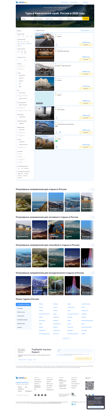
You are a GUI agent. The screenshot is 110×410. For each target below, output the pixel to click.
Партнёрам (74, 385)
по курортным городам (23, 304)
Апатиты (55, 310)
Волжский (56, 333)
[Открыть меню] (90, 2)
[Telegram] (35, 395)
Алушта (55, 307)
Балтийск (69, 317)
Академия (73, 381)
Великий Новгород (86, 327)
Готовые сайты (62, 388)
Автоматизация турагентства (63, 385)
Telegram (30, 359)
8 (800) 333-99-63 (64, 2)
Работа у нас (50, 383)
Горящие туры (37, 381)
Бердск (69, 320)
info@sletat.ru (21, 389)
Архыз (55, 314)
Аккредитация (50, 389)
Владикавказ (56, 330)
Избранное (85, 2)
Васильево (70, 327)
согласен (61, 354)
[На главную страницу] (22, 2)
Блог (35, 389)
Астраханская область (73, 314)
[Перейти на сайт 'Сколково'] (73, 395)
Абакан (41, 304)
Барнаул (84, 317)
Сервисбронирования (62, 380)
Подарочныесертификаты (37, 386)
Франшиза (74, 379)
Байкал (41, 317)
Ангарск (41, 310)
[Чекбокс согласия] (57, 355)
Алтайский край (86, 304)
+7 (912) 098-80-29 (73, 2)
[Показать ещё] (93, 189)
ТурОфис (61, 383)
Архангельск (85, 310)
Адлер (69, 304)
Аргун (68, 310)
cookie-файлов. (91, 404)
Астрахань (84, 314)
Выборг (83, 333)
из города (19, 308)
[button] (27, 18)
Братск (83, 323)
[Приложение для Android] (89, 395)
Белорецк (55, 320)
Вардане (55, 327)
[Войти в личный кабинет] (93, 2)
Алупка (41, 307)
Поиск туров (37, 379)
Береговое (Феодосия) (87, 320)
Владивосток (42, 330)
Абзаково (55, 304)
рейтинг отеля (21, 312)
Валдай (41, 327)
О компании (50, 379)
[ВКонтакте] (38, 395)
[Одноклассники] (42, 395)
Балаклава (56, 317)
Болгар (69, 323)
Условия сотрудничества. (35, 403)
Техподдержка (28, 391)
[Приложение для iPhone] (86, 395)
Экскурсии (36, 383)
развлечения (20, 316)
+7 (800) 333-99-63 (22, 359)
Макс (34, 359)
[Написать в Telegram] (79, 2)
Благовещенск (57, 323)
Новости (49, 381)
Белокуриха (42, 320)
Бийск (40, 323)
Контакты (49, 387)
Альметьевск (70, 307)
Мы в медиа (49, 385)
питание (19, 327)
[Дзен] (45, 395)
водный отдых (21, 323)
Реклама (73, 387)
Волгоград (84, 330)
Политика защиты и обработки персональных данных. (51, 403)
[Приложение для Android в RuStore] (93, 395)
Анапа (83, 307)
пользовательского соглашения (56, 401)
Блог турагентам (75, 383)
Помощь (20, 391)
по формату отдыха (22, 319)
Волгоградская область (45, 333)
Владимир (70, 330)
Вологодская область (72, 333)
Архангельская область (45, 314)
